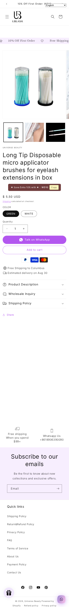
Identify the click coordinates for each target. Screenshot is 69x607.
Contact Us (14, 572)
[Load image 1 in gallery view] (13, 132)
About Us (13, 556)
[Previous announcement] (6, 4)
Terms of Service (17, 548)
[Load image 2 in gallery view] (34, 132)
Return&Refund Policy (20, 524)
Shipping (7, 201)
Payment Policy (16, 564)
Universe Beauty (32, 601)
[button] (7, 17)
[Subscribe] (58, 488)
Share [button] (10, 314)
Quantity (8, 221)
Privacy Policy (16, 532)
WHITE (29, 213)
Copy (54, 187)
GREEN (10, 213)
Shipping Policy (17, 516)
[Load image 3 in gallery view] (55, 132)
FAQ (9, 540)
